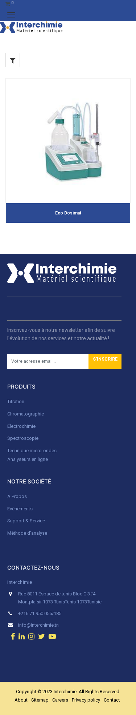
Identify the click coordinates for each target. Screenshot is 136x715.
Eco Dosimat (68, 213)
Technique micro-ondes (32, 450)
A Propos (17, 496)
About (21, 700)
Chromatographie (25, 414)
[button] (104, 361)
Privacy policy (86, 700)
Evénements (20, 508)
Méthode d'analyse (27, 533)
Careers (60, 700)
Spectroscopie (22, 438)
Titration (15, 401)
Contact (112, 700)
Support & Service (26, 520)
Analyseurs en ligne (27, 459)
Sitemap (40, 700)
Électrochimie (21, 426)
